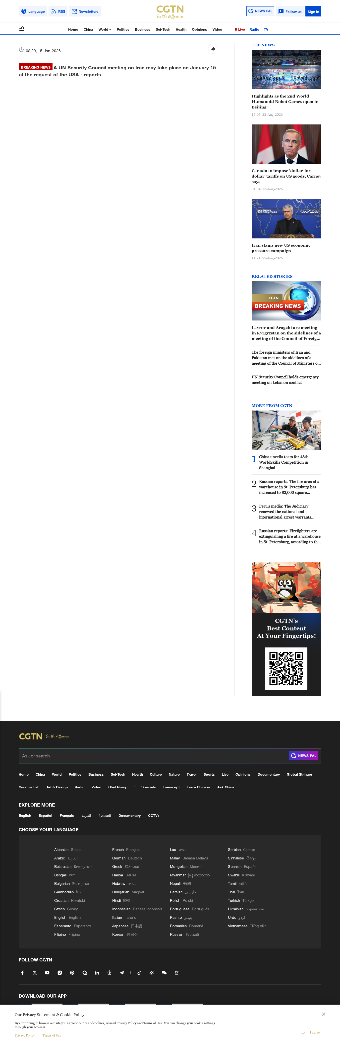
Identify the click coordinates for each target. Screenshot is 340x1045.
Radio (254, 29)
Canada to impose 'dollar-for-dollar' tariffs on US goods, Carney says (286, 176)
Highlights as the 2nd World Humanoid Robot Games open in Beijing (285, 101)
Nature (174, 774)
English (25, 815)
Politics (123, 29)
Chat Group (117, 787)
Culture (156, 774)
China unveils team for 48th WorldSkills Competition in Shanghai (283, 462)
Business (142, 29)
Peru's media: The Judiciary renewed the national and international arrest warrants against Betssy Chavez (285, 512)
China (88, 29)
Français (67, 815)
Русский (105, 815)
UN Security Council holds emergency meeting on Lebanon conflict (285, 380)
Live (241, 29)
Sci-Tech (163, 29)
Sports (209, 774)
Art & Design (57, 787)
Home (73, 29)
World (104, 29)
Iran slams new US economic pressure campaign (281, 248)
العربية (86, 815)
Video (217, 29)
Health (181, 29)
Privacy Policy (25, 1035)
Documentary (269, 774)
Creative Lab (29, 787)
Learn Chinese (198, 787)
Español (45, 815)
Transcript (171, 787)
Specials (148, 787)
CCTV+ (154, 815)
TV (266, 29)
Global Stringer (299, 774)
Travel (192, 774)
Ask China (225, 787)
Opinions (199, 29)
